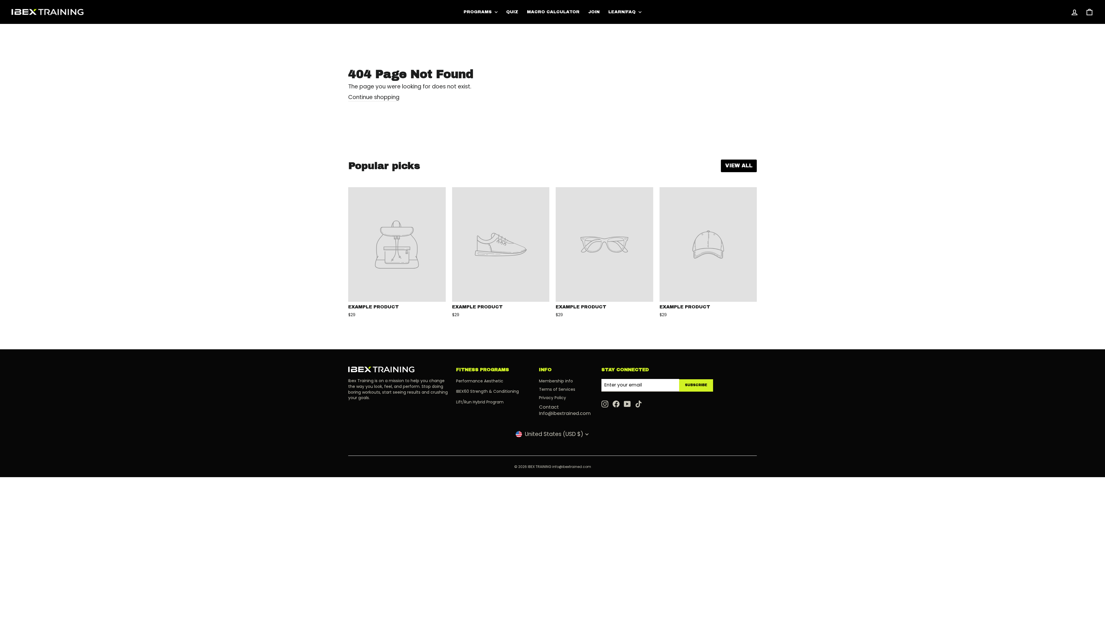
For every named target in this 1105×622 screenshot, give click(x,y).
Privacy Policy (552, 398)
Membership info (556, 381)
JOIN (594, 12)
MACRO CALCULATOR (553, 12)
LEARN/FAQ (622, 12)
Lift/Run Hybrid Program (480, 402)
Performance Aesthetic (479, 381)
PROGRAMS (478, 12)
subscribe (696, 385)
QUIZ (512, 12)
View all (738, 165)
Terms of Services (557, 389)
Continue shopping (373, 97)
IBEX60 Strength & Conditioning (487, 391)
